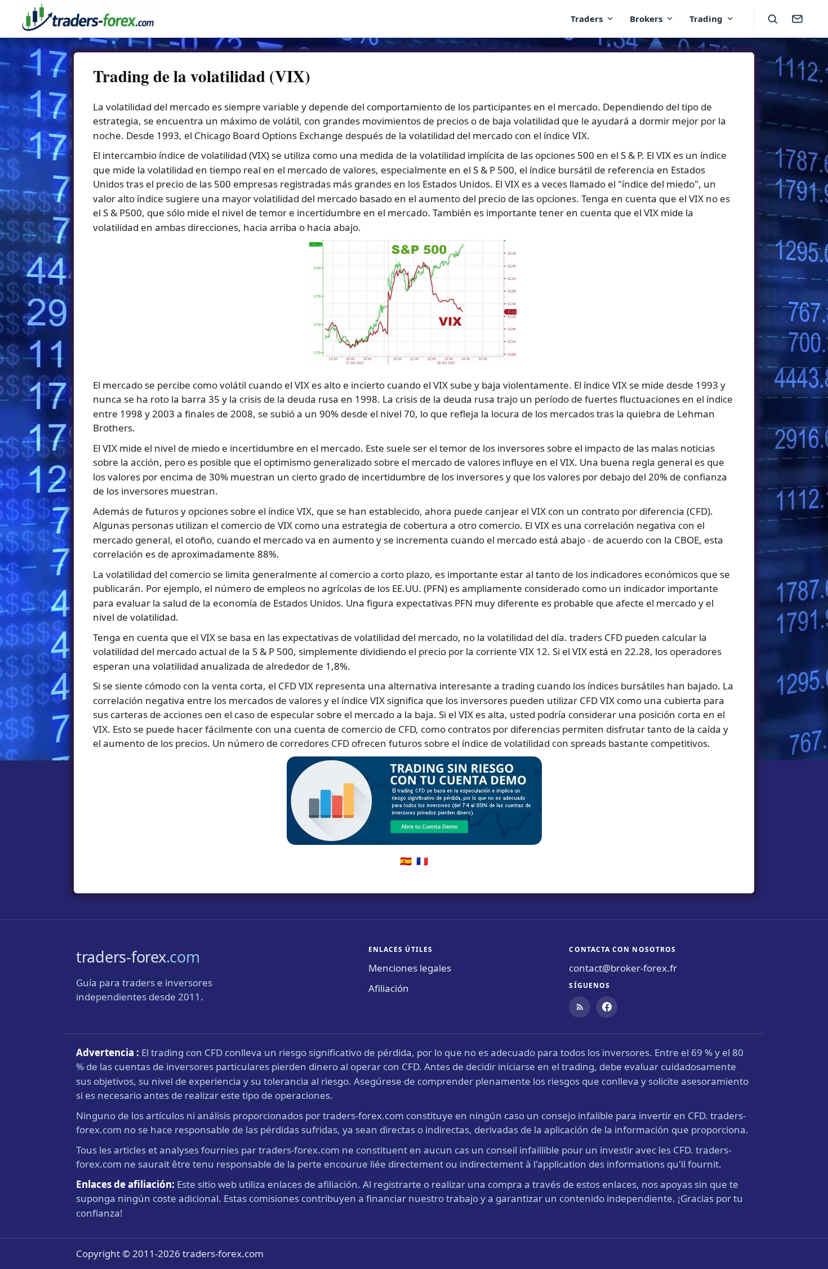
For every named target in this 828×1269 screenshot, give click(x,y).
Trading (706, 18)
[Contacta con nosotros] (797, 18)
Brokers (646, 18)
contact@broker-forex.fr (623, 967)
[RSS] (579, 1007)
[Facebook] (606, 1007)
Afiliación (388, 988)
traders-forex (137, 956)
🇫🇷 (422, 860)
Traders (587, 18)
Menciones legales (409, 967)
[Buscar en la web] (772, 18)
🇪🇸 (406, 860)
